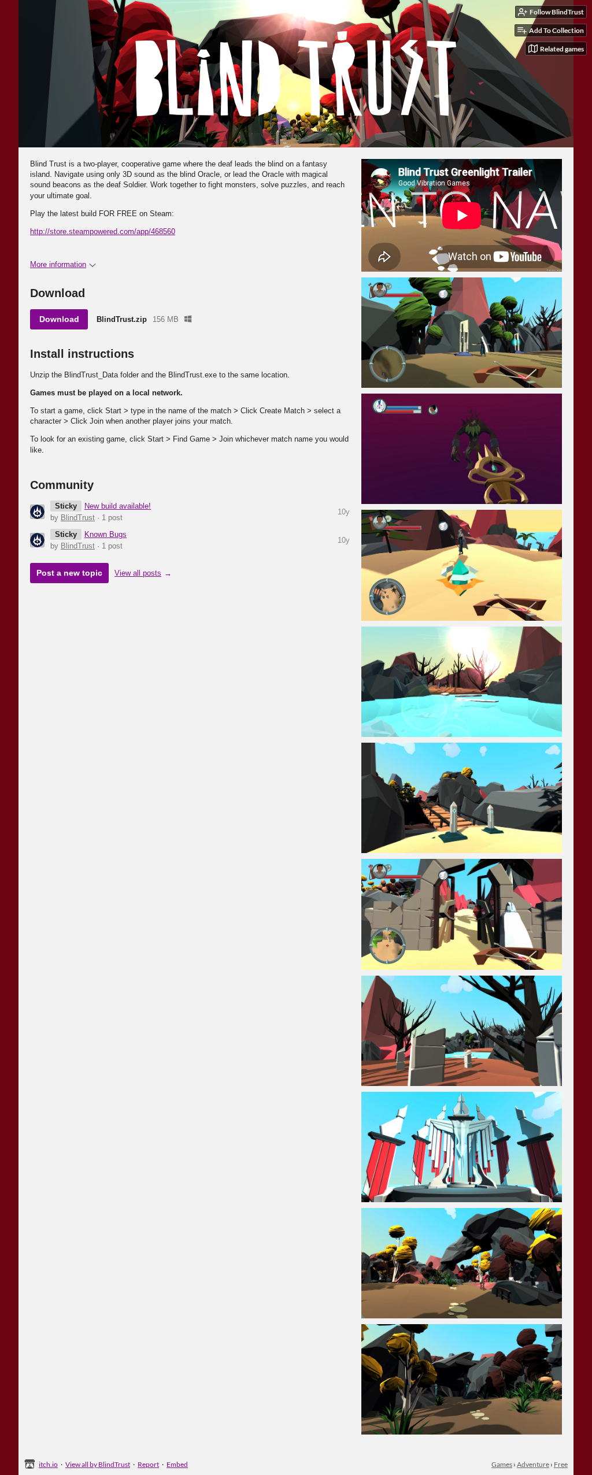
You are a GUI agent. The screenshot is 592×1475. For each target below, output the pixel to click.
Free (561, 1464)
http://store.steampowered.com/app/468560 (102, 231)
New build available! (117, 506)
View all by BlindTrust (97, 1464)
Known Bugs (105, 534)
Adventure (533, 1464)
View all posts (137, 573)
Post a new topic (69, 572)
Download (59, 319)
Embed (177, 1464)
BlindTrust (78, 517)
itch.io (48, 1464)
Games (501, 1464)
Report (148, 1464)
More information (58, 264)
